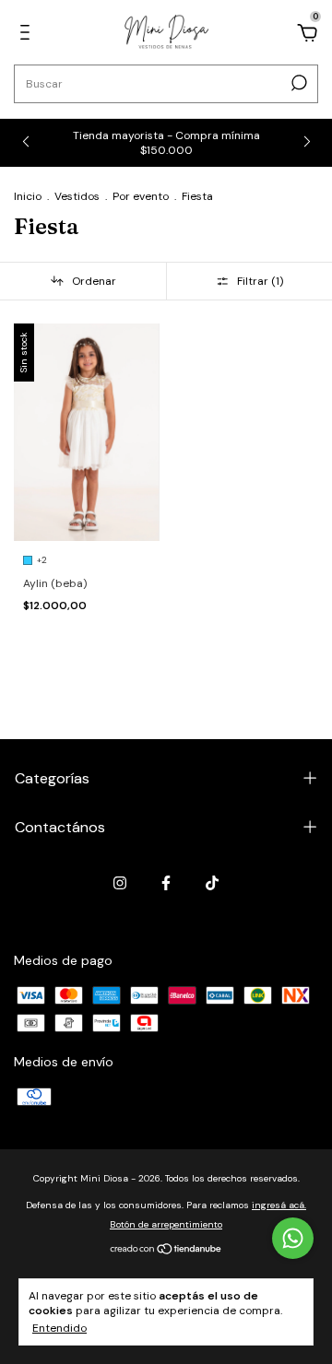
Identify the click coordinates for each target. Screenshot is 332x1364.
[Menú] (28, 35)
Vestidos (77, 196)
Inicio (28, 196)
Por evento (141, 196)
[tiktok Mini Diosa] (212, 883)
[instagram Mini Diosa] (120, 883)
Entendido (59, 1328)
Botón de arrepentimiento (166, 1224)
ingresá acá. (279, 1205)
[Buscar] (297, 82)
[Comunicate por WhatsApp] (293, 1238)
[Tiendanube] (166, 1250)
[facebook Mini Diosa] (166, 883)
